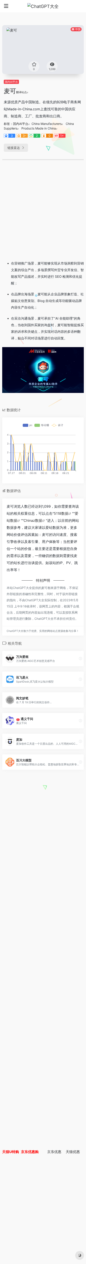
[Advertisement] (43, 212)
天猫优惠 (73, 1151)
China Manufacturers (47, 124)
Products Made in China (38, 128)
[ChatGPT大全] (43, 6)
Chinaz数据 (33, 520)
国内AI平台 (11, 81)
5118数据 (61, 513)
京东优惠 (54, 1151)
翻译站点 (21, 92)
